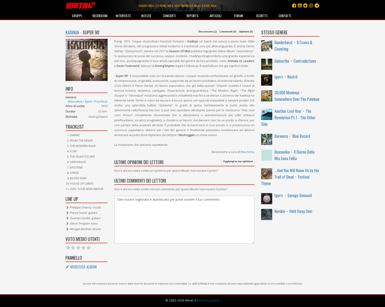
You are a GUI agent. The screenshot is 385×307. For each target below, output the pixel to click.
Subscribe (281, 61)
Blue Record (301, 136)
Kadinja (72, 32)
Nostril (292, 77)
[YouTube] (300, 5)
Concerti (169, 15)
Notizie (146, 15)
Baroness (281, 136)
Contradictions (304, 61)
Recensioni (100, 15)
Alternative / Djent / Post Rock (88, 101)
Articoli (215, 15)
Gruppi (77, 15)
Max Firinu (247, 152)
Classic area (146, 5)
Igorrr (278, 77)
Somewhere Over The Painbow (296, 99)
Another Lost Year (287, 111)
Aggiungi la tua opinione (238, 161)
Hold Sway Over (301, 211)
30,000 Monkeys (286, 92)
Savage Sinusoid (299, 195)
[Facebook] (294, 5)
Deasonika (282, 152)
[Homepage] (80, 5)
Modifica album (83, 267)
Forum (238, 15)
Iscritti (262, 15)
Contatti (285, 15)
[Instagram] (317, 5)
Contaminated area (187, 5)
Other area (209, 5)
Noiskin (279, 211)
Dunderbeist (283, 42)
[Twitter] (305, 5)
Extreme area (164, 5)
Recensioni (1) (208, 31)
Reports (192, 15)
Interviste (123, 15)
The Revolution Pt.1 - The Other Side (288, 117)
